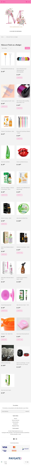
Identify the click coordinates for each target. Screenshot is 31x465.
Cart (29, 1)
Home (2, 37)
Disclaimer (15, 424)
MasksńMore (16, 443)
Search (15, 418)
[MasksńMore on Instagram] (16, 439)
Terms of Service (15, 420)
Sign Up (27, 411)
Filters (27, 48)
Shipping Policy (15, 425)
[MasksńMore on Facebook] (14, 439)
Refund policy (15, 422)
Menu (4, 1)
